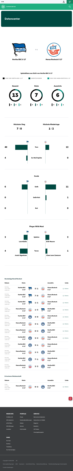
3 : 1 (36, 345)
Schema (66, 288)
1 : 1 (36, 303)
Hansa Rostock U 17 (52, 288)
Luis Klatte (23, 241)
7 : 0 (36, 296)
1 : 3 (36, 310)
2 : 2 (36, 338)
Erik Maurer (50, 241)
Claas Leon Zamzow (53, 255)
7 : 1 (36, 359)
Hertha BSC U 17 (21, 288)
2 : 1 (36, 324)
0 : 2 (36, 331)
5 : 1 (36, 289)
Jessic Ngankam (21, 255)
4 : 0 (36, 317)
